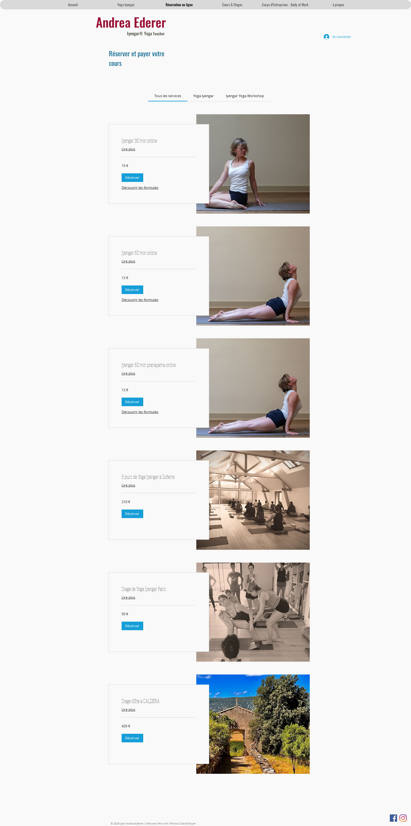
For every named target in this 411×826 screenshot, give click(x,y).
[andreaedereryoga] (403, 818)
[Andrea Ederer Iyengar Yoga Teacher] (393, 818)
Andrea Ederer (131, 21)
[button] (132, 177)
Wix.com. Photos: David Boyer (177, 823)
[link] (167, 96)
